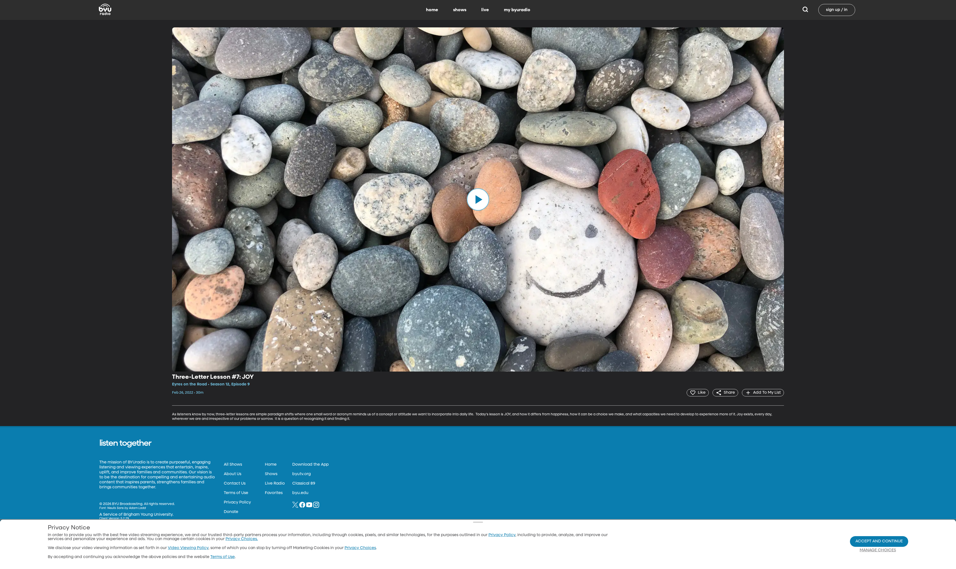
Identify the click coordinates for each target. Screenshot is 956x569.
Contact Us (234, 484)
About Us (232, 474)
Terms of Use (236, 493)
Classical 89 (303, 484)
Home (271, 465)
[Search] (805, 10)
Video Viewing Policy (188, 548)
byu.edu (300, 493)
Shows (271, 474)
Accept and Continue (879, 541)
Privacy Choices (360, 548)
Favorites (274, 493)
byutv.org (301, 474)
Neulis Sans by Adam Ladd (126, 508)
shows (459, 10)
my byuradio (517, 10)
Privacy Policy (237, 503)
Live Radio (275, 484)
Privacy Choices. (242, 539)
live (485, 10)
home (432, 10)
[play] (478, 199)
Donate (231, 512)
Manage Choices (878, 550)
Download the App (310, 465)
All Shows (233, 465)
